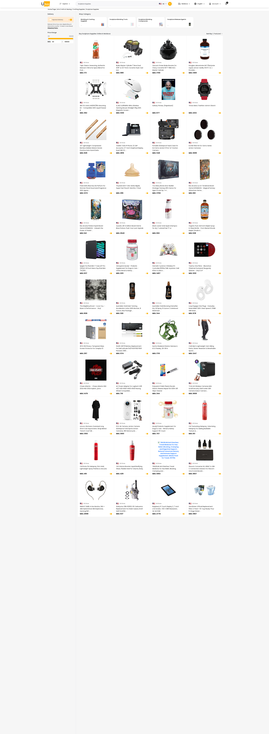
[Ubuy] (46, 3)
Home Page (52, 9)
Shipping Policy (53, 28)
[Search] (170, 4)
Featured (217, 34)
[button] (184, 4)
